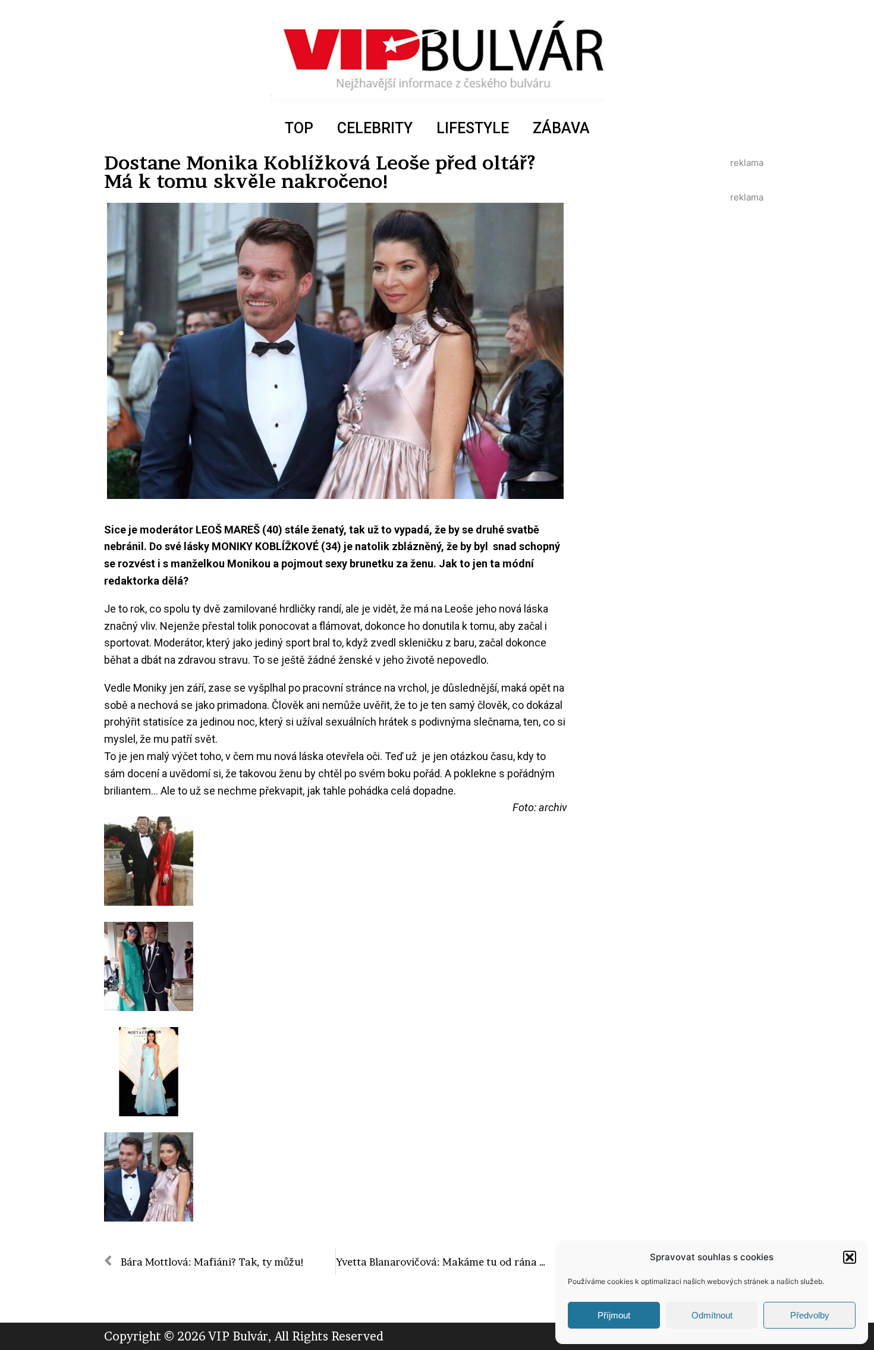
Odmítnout (711, 1315)
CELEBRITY (375, 128)
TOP (299, 128)
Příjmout (614, 1315)
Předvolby (809, 1315)
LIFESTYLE (472, 128)
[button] (850, 1257)
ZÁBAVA (561, 128)
